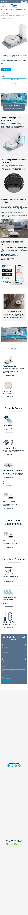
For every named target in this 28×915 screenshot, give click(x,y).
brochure (14, 83)
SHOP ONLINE (6, 69)
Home (2, 9)
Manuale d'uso (15, 79)
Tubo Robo (3, 10)
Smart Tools (22, 9)
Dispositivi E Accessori (14, 9)
